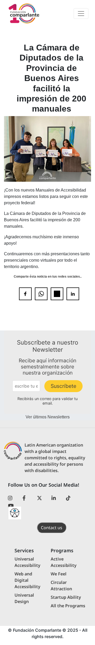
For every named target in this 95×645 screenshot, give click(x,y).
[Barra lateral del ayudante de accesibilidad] (14, 513)
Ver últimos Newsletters (48, 417)
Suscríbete (63, 386)
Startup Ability (66, 597)
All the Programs (68, 606)
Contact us (51, 528)
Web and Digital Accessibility (27, 580)
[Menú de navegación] (81, 13)
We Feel (58, 574)
